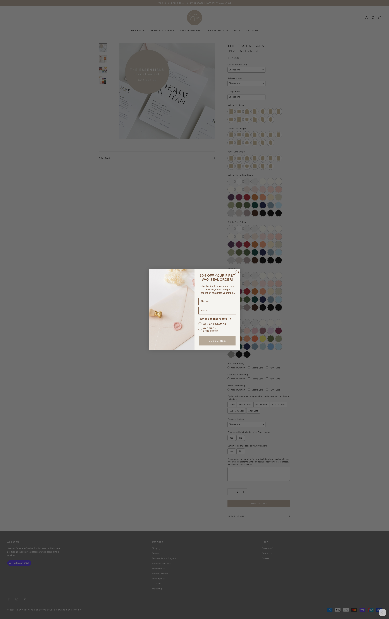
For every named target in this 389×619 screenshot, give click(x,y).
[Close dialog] (237, 272)
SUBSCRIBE (217, 341)
